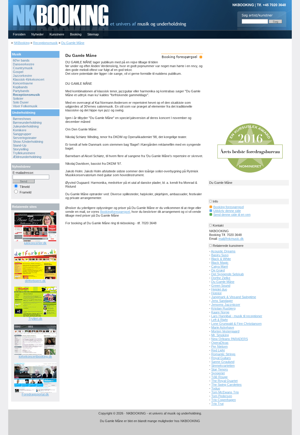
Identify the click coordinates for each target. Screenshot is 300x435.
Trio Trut (217, 403)
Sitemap (93, 34)
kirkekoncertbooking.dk (35, 356)
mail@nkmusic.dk (231, 238)
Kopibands (20, 87)
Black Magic (220, 262)
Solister (18, 98)
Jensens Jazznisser (225, 304)
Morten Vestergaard (225, 331)
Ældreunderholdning (27, 157)
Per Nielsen (219, 346)
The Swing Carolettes (226, 384)
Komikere (19, 130)
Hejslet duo (219, 289)
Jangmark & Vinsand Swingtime (233, 297)
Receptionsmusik (45, 43)
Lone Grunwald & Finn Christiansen (236, 323)
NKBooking (22, 43)
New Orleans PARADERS (229, 339)
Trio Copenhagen (223, 400)
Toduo (215, 388)
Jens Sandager (222, 301)
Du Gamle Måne (72, 43)
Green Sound (220, 285)
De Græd (218, 270)
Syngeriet (218, 373)
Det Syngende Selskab (227, 274)
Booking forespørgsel (228, 207)
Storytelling (20, 149)
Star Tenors (219, 369)
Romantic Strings (223, 354)
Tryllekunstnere (24, 153)
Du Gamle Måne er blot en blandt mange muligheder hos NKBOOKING (150, 421)
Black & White (221, 259)
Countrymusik (23, 68)
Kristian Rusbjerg (223, 308)
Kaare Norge (220, 312)
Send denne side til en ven (231, 214)
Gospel (18, 72)
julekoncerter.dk (35, 243)
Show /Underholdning (28, 141)
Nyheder (37, 34)
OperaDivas (220, 342)
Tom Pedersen (221, 396)
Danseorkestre (23, 64)
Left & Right (219, 320)
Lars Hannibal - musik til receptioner (236, 316)
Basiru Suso (220, 255)
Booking (75, 34)
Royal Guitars (221, 358)
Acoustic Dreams (223, 251)
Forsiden (19, 34)
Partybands (21, 91)
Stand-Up (19, 145)
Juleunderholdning (26, 126)
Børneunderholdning (27, 122)
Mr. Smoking (220, 335)
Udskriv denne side (227, 211)
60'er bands (21, 60)
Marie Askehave (222, 327)
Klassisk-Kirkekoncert (28, 79)
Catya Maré (219, 266)
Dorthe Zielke (220, 278)
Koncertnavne (23, 83)
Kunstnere (57, 34)
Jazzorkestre (22, 75)
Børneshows (22, 118)
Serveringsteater (25, 138)
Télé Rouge (219, 377)
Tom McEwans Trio (225, 392)
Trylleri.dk (35, 318)
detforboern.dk (35, 281)
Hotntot (216, 293)
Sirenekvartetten (223, 365)
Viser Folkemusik (25, 106)
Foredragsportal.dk (35, 394)
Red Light (218, 350)
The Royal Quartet (224, 381)
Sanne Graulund (222, 361)
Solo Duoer (21, 102)
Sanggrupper (22, 134)
